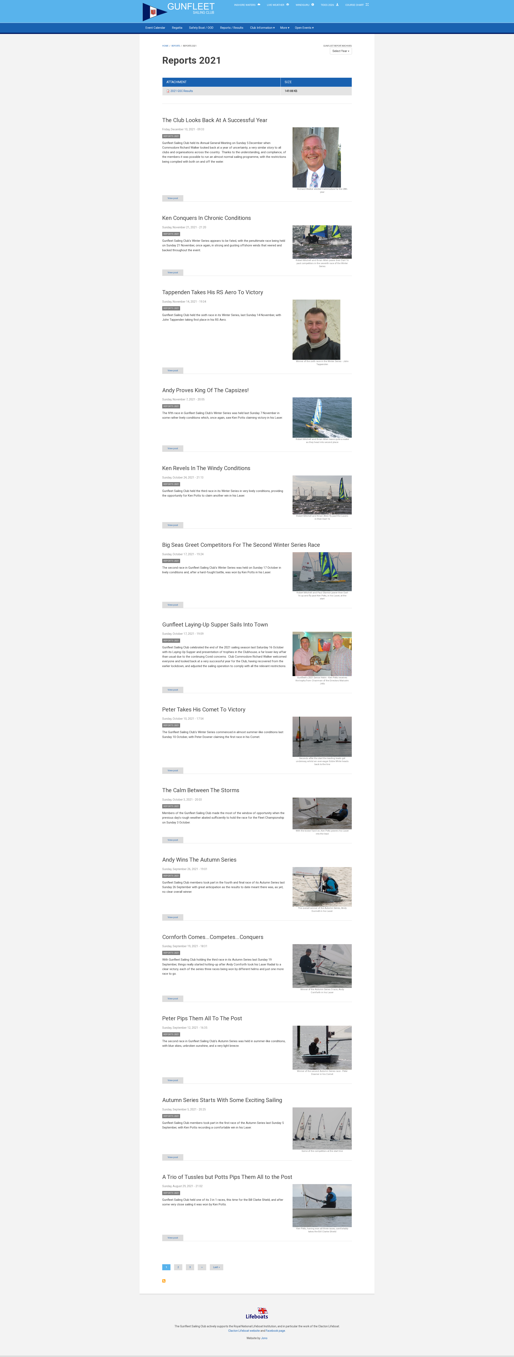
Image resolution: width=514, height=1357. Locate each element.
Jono (264, 1338)
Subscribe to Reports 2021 (163, 1281)
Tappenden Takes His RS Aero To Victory (212, 292)
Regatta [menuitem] (177, 28)
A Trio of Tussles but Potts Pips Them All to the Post (227, 1177)
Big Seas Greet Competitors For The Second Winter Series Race (241, 545)
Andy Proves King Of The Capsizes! (205, 390)
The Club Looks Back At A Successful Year (214, 120)
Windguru (302, 4)
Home (165, 46)
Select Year (340, 51)
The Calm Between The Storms (200, 790)
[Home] (179, 12)
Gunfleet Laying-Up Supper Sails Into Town (215, 624)
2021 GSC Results (181, 91)
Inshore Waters (245, 4)
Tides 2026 (327, 4)
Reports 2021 (171, 136)
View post (173, 198)
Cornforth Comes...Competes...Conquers (212, 937)
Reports (175, 46)
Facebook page (275, 1330)
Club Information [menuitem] (259, 29)
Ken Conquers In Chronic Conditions (206, 218)
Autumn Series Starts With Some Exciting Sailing (222, 1100)
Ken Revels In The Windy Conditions (206, 468)
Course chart (354, 4)
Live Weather (275, 4)
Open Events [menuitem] (301, 29)
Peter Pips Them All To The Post (202, 1018)
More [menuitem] (282, 29)
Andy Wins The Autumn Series (199, 859)
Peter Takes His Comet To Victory (203, 709)
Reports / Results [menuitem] (231, 28)
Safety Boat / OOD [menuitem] (201, 28)
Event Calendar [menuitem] (155, 28)
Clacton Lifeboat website (244, 1330)
